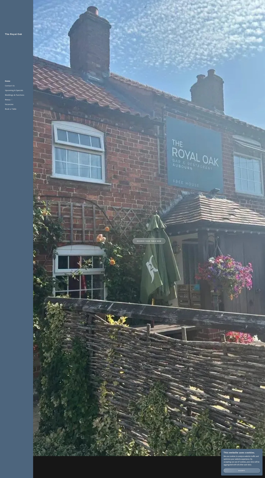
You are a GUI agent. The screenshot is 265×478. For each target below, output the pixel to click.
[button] (19, 99)
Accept (241, 470)
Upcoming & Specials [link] (14, 90)
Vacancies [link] (9, 104)
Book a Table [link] (10, 109)
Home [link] (7, 81)
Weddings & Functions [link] (14, 95)
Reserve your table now (149, 241)
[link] (13, 34)
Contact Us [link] (10, 85)
